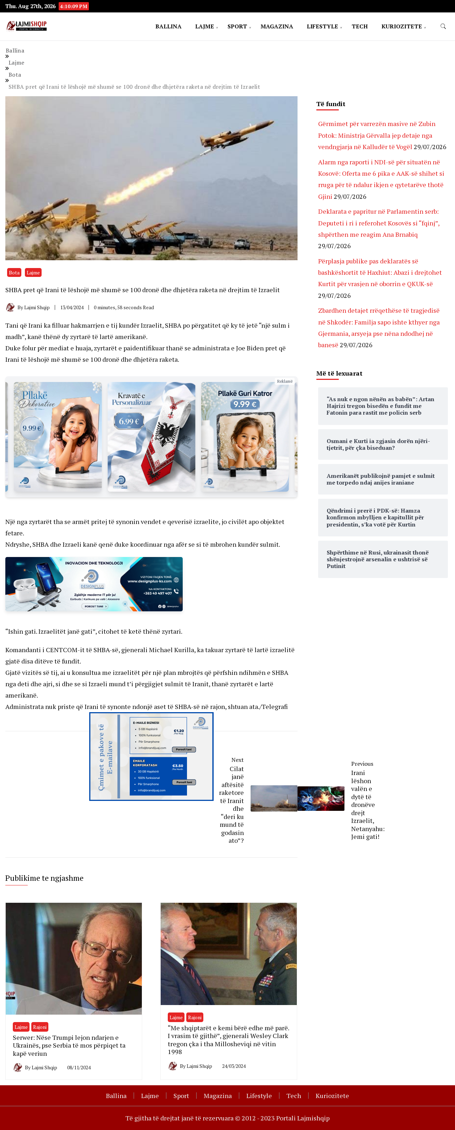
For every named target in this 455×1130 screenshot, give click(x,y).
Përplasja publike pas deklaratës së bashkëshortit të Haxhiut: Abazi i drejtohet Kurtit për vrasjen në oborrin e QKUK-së (380, 272)
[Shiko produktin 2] (58, 437)
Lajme (204, 26)
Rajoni (40, 1026)
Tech (360, 26)
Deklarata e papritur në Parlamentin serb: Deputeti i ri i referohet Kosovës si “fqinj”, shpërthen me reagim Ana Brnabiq (378, 223)
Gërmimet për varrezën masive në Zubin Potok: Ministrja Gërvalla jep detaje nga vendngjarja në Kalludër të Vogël (376, 135)
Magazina (277, 26)
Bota (14, 272)
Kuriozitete (401, 26)
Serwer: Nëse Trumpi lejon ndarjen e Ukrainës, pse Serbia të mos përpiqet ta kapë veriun (69, 1045)
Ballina (168, 26)
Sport (237, 26)
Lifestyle (322, 26)
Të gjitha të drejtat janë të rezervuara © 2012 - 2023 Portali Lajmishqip (227, 1118)
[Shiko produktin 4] (245, 437)
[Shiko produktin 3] (151, 437)
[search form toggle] (443, 26)
